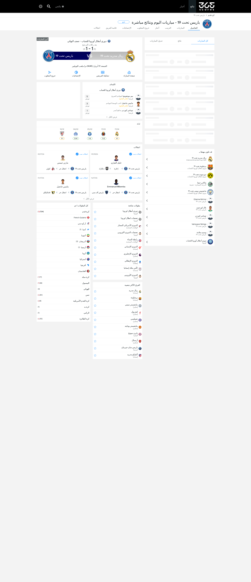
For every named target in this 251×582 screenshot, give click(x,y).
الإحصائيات (76, 76)
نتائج (192, 6)
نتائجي (58, 6)
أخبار (182, 6)
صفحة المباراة (129, 76)
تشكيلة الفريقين (102, 76)
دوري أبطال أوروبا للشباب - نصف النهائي (86, 41)
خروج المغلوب (49, 76)
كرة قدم (211, 15)
